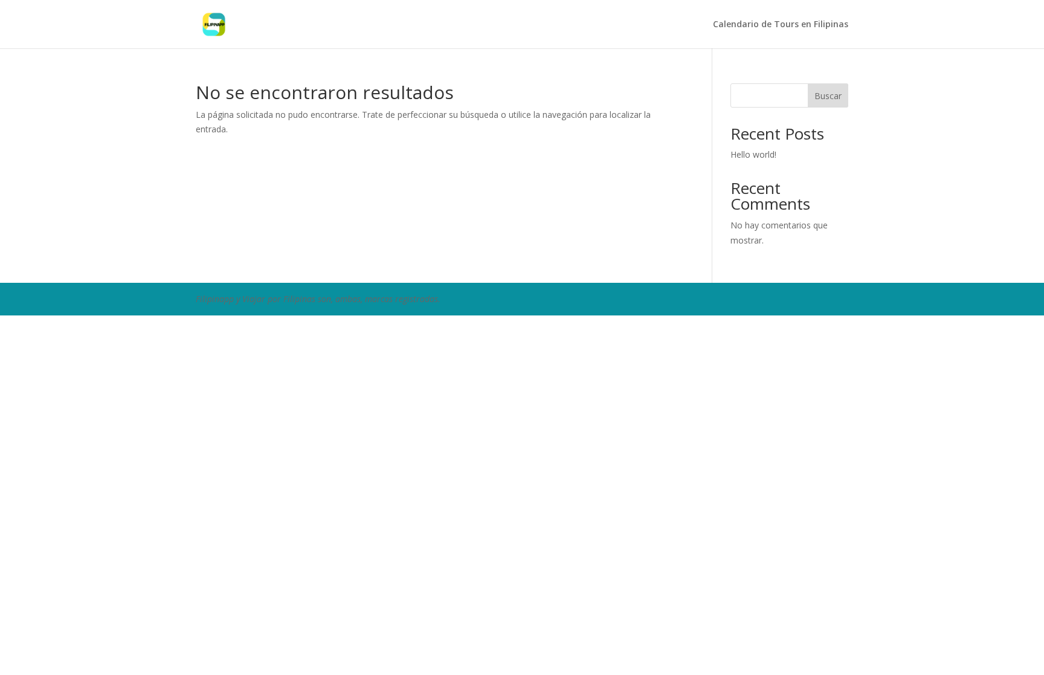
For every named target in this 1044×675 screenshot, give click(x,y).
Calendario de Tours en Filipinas (780, 25)
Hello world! (753, 154)
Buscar (828, 96)
